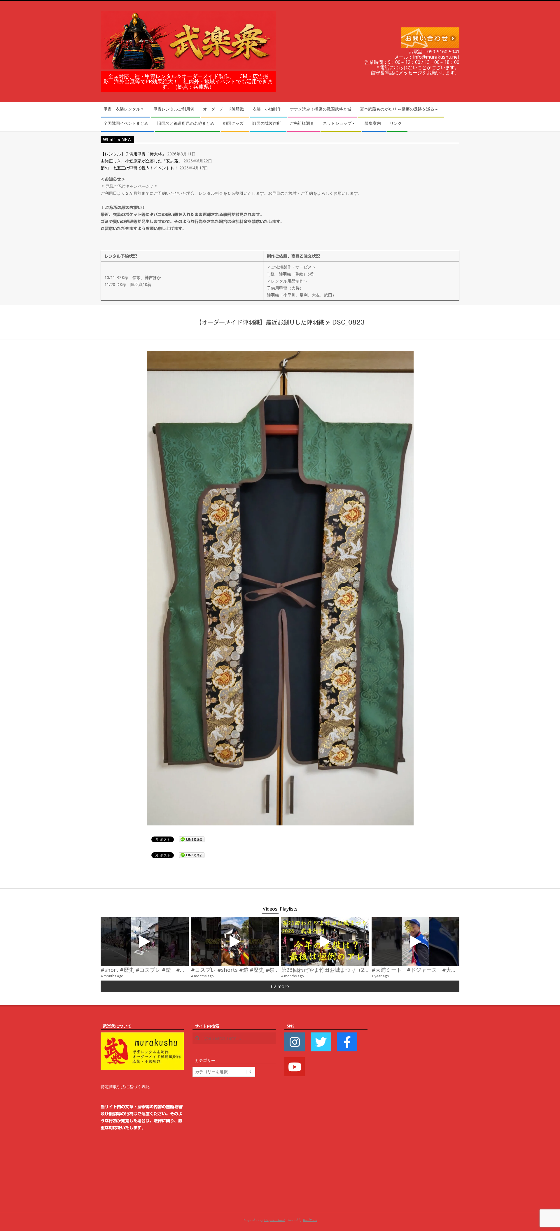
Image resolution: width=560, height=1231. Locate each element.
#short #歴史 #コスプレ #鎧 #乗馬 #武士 (153, 969)
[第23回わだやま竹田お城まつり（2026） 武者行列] (325, 941)
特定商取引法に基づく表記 (125, 1086)
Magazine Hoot (274, 1220)
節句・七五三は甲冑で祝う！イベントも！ (139, 168)
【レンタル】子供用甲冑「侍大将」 (133, 154)
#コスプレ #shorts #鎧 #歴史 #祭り (235, 969)
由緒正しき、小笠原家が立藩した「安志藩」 (141, 161)
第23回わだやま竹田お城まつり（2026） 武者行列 (343, 969)
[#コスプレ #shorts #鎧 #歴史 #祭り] (235, 941)
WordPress (310, 1220)
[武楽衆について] (142, 1036)
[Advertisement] (417, 1110)
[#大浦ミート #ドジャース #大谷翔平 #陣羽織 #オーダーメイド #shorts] (416, 941)
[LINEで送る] (191, 839)
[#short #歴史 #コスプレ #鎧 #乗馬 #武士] (145, 941)
